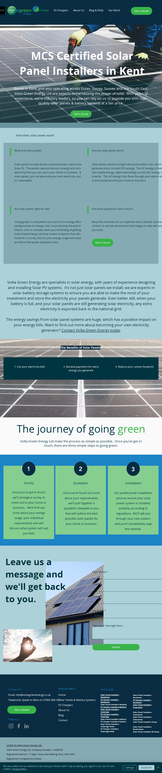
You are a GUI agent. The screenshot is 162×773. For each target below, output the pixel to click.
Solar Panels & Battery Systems (77, 700)
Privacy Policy (19, 768)
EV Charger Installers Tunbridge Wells (110, 730)
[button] (114, 10)
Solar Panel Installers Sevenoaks (142, 706)
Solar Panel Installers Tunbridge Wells (110, 725)
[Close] (158, 767)
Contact (63, 720)
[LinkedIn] (26, 726)
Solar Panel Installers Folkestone (142, 718)
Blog (61, 715)
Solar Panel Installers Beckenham (142, 728)
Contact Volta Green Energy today (90, 330)
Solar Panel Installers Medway (114, 704)
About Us (63, 710)
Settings (129, 767)
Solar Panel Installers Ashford (113, 719)
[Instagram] (11, 726)
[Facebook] (19, 726)
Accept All (146, 767)
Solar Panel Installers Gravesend (142, 713)
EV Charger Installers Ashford (113, 721)
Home (62, 695)
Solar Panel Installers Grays (145, 722)
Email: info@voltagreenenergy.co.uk (29, 695)
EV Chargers (65, 705)
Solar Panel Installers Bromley (146, 732)
